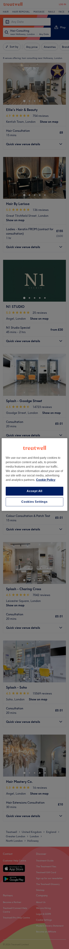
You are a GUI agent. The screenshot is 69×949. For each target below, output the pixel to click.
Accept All (34, 491)
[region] (34, 474)
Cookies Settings (34, 501)
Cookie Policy (45, 479)
